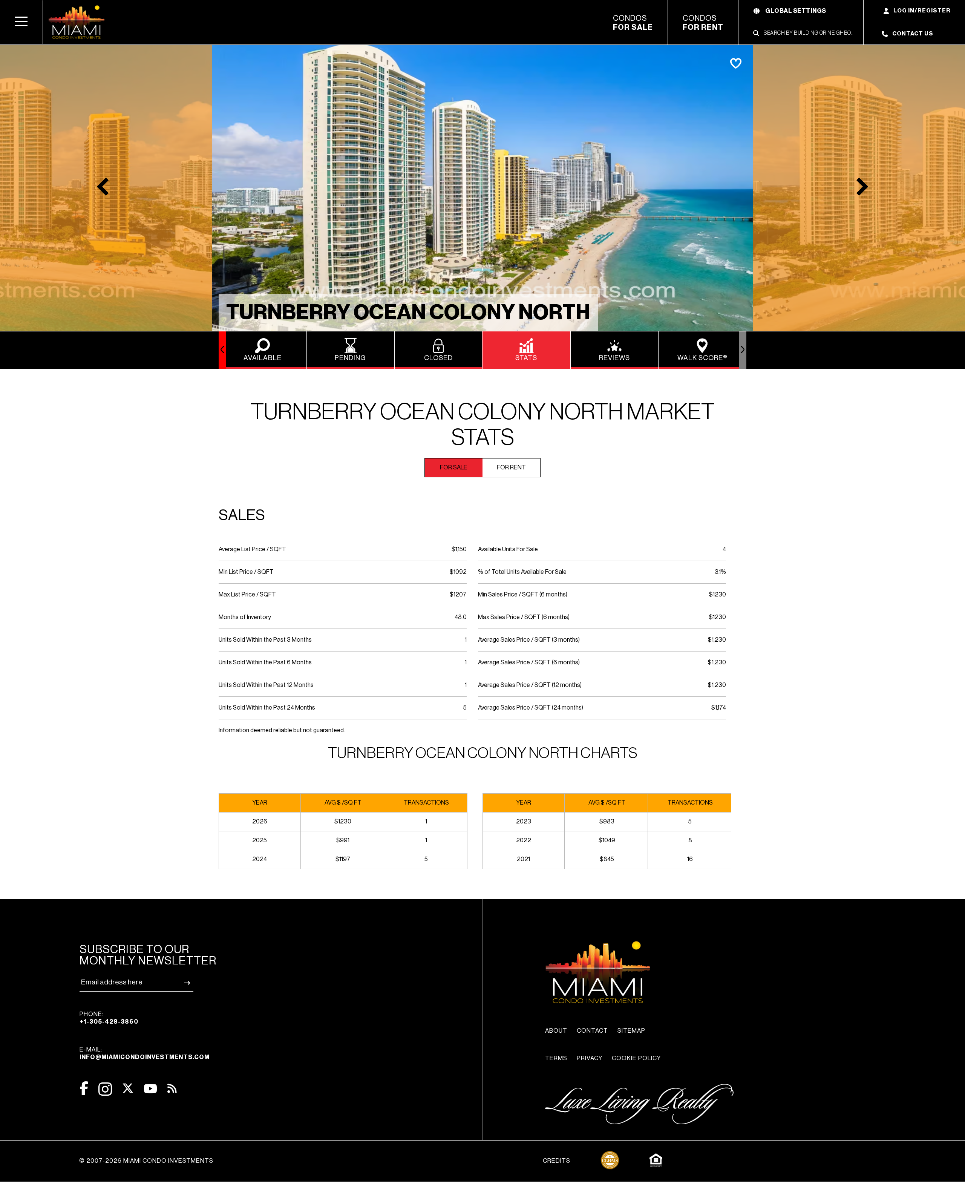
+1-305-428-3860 (109, 1022)
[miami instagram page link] (105, 1089)
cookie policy (636, 1058)
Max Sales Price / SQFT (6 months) (524, 617)
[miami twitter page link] (127, 1088)
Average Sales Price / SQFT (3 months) (529, 640)
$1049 (607, 840)
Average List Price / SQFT (252, 549)
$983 (606, 822)
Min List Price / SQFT (246, 572)
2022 (523, 840)
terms (556, 1058)
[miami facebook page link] (84, 1088)
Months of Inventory (245, 617)
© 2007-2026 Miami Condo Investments (146, 1161)
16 (690, 859)
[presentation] (222, 350)
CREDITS (556, 1161)
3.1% (720, 572)
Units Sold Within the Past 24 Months (267, 708)
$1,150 (459, 549)
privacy (589, 1058)
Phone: (109, 1018)
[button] (21, 22)
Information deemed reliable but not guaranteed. (282, 730)
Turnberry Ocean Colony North (408, 312)
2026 (259, 822)
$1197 (343, 859)
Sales (242, 515)
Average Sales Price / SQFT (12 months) (530, 685)
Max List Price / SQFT (247, 595)
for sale (453, 468)
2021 (523, 859)
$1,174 (718, 708)
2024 (259, 859)
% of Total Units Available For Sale (522, 572)
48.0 (461, 617)
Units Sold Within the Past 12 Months (266, 685)
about (556, 1031)
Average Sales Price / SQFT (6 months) (529, 662)
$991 (342, 840)
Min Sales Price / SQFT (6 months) (522, 595)
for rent (511, 468)
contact (592, 1031)
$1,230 (717, 640)
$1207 (458, 595)
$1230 (717, 595)
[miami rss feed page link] (172, 1087)
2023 (523, 822)
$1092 (458, 572)
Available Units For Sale (508, 549)
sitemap (631, 1031)
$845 (607, 859)
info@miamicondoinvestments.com (145, 1057)
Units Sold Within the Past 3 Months (265, 640)
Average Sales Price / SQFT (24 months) (530, 708)
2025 (259, 840)
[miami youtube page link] (150, 1088)
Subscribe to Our (148, 955)
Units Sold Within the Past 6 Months (265, 662)
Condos (633, 23)
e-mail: (145, 1053)
